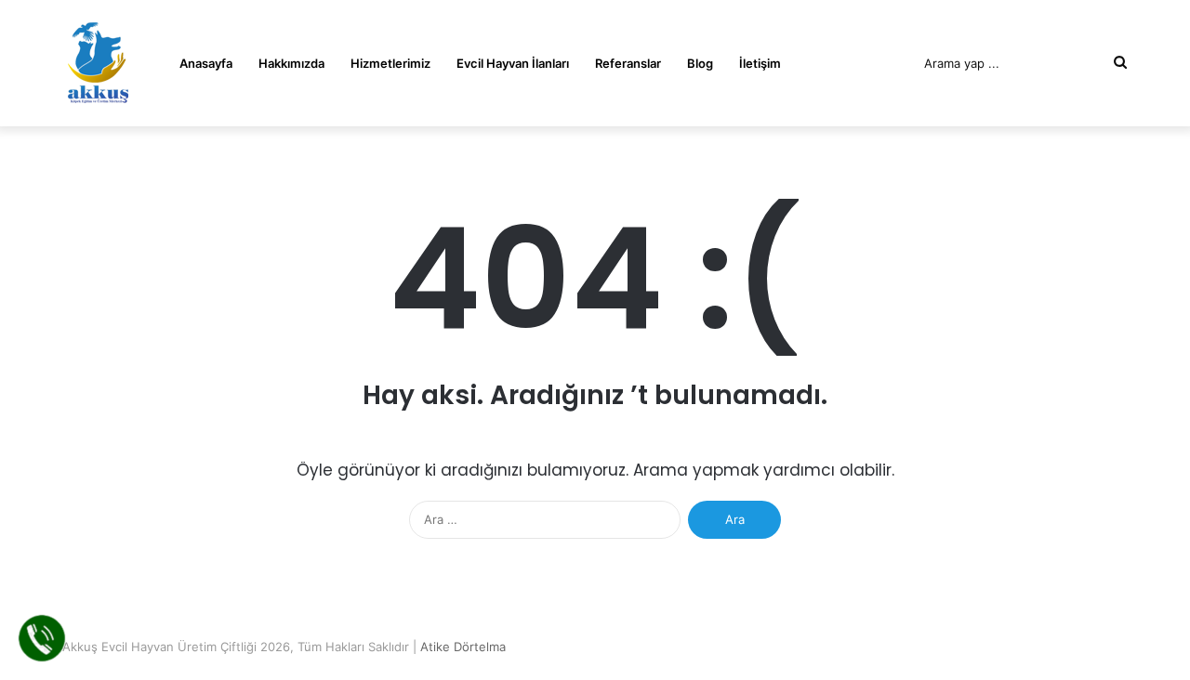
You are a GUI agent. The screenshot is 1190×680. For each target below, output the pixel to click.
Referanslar (628, 63)
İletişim (760, 63)
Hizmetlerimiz (390, 63)
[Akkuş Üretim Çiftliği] (97, 63)
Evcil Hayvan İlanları (512, 63)
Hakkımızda (291, 63)
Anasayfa (205, 63)
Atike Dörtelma (463, 646)
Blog (700, 63)
